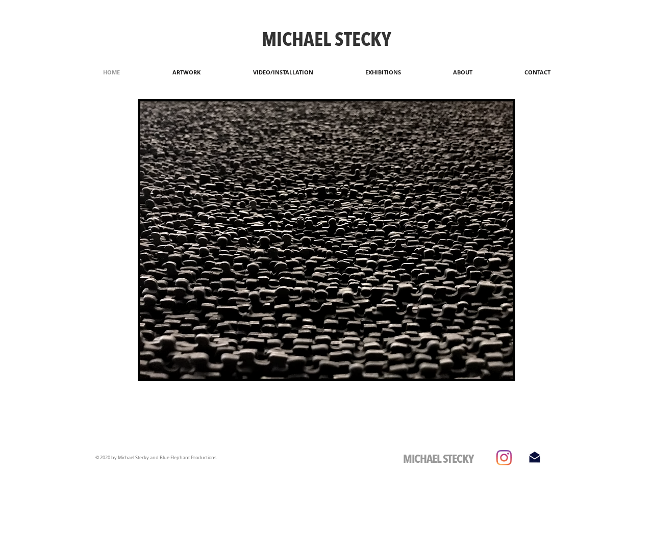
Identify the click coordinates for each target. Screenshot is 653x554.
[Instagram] (504, 457)
